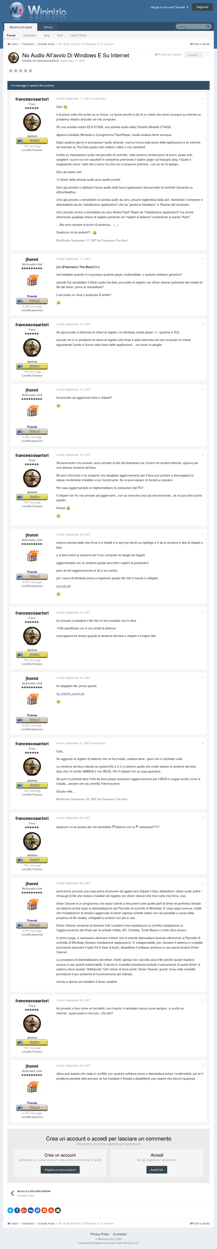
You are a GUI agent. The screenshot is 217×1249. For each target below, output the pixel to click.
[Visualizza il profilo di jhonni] (32, 282)
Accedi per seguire (170, 54)
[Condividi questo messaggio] (203, 98)
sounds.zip (63, 586)
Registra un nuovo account (60, 1169)
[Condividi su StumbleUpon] (51, 1210)
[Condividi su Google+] (24, 1210)
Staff (60, 35)
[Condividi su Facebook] (17, 1210)
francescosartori (47, 60)
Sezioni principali (21, 27)
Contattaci (120, 1234)
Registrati (202, 7)
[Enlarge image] (65, 106)
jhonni (32, 259)
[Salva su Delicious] (37, 1210)
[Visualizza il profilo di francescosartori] (13, 57)
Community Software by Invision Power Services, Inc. (108, 1243)
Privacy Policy (99, 1234)
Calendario (29, 35)
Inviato (73, 98)
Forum (11, 35)
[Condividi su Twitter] (10, 1210)
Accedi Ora (156, 1169)
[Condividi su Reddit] (44, 1210)
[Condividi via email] (58, 1210)
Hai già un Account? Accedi (168, 7)
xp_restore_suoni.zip (70, 693)
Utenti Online (78, 35)
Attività (48, 27)
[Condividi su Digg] (31, 1210)
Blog (46, 35)
